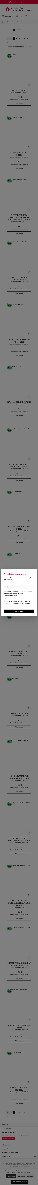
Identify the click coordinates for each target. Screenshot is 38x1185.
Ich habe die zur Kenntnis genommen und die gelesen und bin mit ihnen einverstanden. (20, 603)
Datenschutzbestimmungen (20, 601)
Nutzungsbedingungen (10, 595)
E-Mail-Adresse (7, 584)
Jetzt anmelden (19, 611)
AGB (23, 603)
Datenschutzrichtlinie (15, 593)
